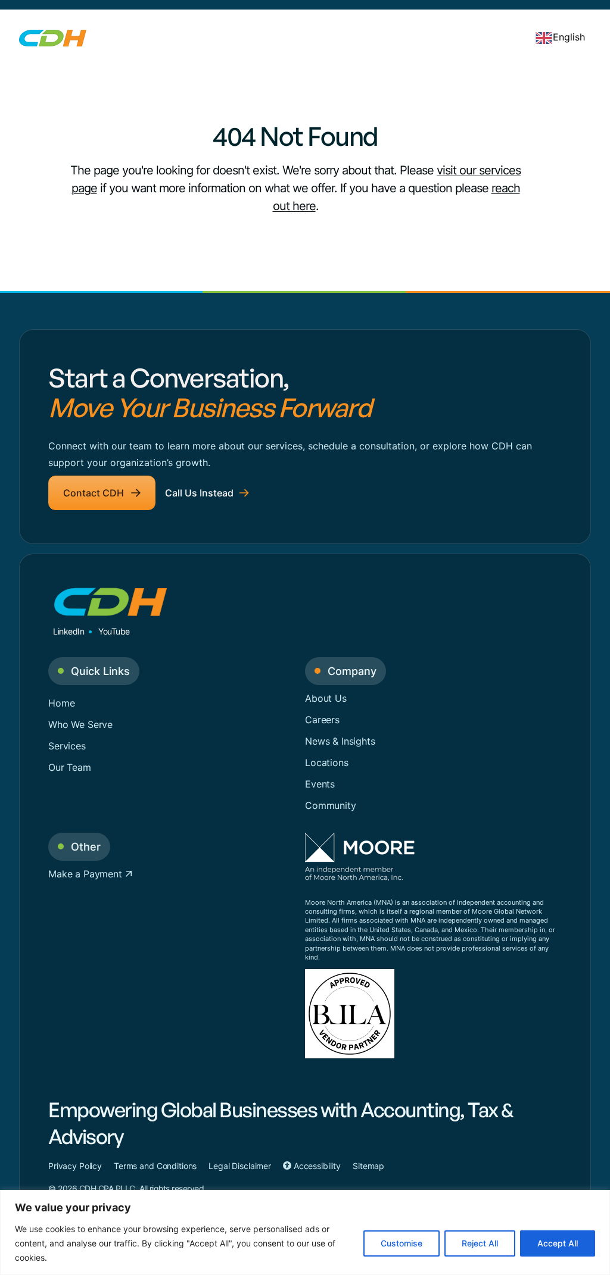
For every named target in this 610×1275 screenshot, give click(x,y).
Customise (401, 1243)
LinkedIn (68, 631)
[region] (305, 1232)
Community (330, 805)
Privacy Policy (75, 1166)
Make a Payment (86, 874)
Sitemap (368, 1166)
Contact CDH (93, 493)
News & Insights (340, 741)
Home (61, 703)
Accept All (557, 1243)
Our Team (69, 767)
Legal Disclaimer (239, 1166)
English (569, 37)
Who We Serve (80, 724)
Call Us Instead (199, 493)
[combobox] (560, 37)
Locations (326, 762)
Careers (322, 720)
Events (320, 784)
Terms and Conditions (155, 1166)
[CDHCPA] (52, 37)
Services (67, 746)
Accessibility (316, 1166)
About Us (326, 698)
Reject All (480, 1243)
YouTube (114, 631)
